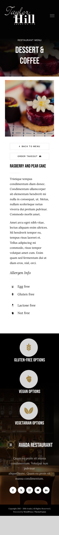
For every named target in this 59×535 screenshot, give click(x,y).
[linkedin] (46, 490)
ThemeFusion (40, 512)
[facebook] (13, 490)
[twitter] (21, 490)
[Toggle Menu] (52, 15)
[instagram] (29, 490)
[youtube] (37, 490)
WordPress (28, 512)
